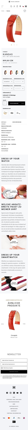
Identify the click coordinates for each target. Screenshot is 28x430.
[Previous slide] (3, 323)
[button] (11, 45)
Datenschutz (14, 406)
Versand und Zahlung (13, 399)
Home (2, 11)
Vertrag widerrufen (14, 413)
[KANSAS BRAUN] (5, 72)
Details (3, 122)
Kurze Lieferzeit (15, 1)
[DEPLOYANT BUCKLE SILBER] (18, 113)
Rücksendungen (14, 401)
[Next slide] (23, 72)
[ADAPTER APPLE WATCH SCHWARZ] (11, 113)
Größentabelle (6, 92)
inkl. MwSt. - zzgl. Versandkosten (10, 62)
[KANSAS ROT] (11, 72)
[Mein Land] (23, 6)
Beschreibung (17, 122)
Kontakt (14, 410)
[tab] (6, 122)
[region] (14, 2)
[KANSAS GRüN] (17, 72)
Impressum (14, 408)
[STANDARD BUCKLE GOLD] (5, 113)
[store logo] (26, 6)
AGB (14, 404)
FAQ (14, 397)
